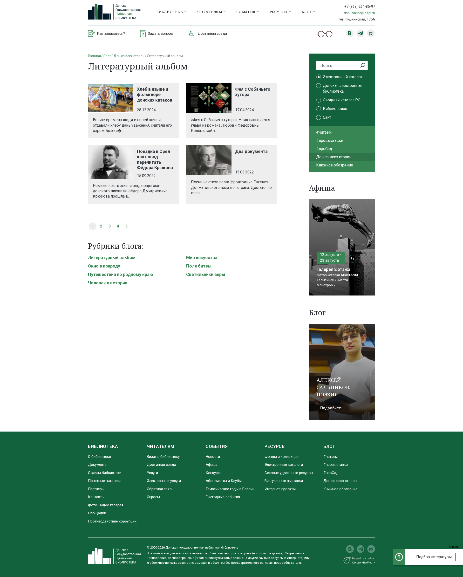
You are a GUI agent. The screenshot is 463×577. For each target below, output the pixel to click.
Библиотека (103, 446)
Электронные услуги (164, 481)
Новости (213, 456)
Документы (97, 464)
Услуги (152, 473)
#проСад (324, 148)
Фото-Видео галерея (105, 505)
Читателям (160, 446)
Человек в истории (107, 282)
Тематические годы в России (230, 489)
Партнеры (96, 489)
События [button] (246, 11)
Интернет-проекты (280, 489)
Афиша (211, 464)
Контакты (96, 497)
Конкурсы (214, 473)
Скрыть (454, 546)
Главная (94, 56)
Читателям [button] (209, 11)
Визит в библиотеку (163, 456)
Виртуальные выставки (284, 481)
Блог (107, 56)
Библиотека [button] (169, 11)
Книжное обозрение (334, 165)
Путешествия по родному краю (120, 274)
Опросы (153, 497)
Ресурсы (275, 446)
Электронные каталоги (284, 464)
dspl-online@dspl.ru (359, 13)
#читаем (324, 132)
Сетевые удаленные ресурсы (289, 473)
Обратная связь (160, 489)
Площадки (97, 513)
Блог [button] (307, 11)
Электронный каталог (342, 77)
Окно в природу (104, 265)
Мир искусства (201, 257)
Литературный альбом (112, 257)
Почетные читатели (104, 481)
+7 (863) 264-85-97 (359, 6)
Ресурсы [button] (279, 11)
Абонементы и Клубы (224, 481)
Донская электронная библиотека (342, 88)
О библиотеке (99, 456)
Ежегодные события (223, 497)
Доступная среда (161, 464)
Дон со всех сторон (129, 56)
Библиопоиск (335, 108)
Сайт (327, 117)
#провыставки (329, 140)
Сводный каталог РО (342, 100)
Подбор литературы (434, 557)
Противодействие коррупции (112, 521)
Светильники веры (205, 274)
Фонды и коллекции (282, 456)
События (217, 446)
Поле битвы (198, 265)
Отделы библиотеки (104, 473)
